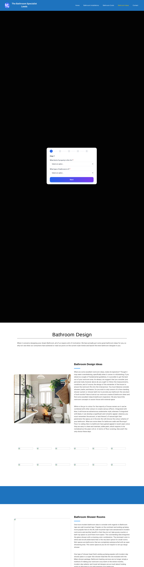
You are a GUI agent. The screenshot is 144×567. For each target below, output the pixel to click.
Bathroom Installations (91, 5)
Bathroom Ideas (123, 5)
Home (77, 5)
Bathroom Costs (108, 5)
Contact (135, 5)
